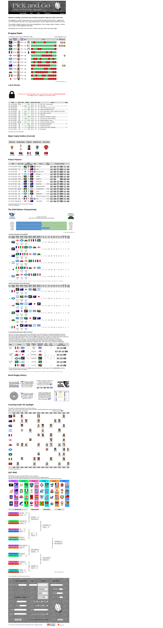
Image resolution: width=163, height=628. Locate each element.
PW (20, 122)
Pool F (64, 481)
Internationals (13, 13)
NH (25, 49)
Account (62, 13)
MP (19, 181)
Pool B (23, 481)
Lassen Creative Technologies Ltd (38, 619)
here (55, 28)
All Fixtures (16, 205)
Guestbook (47, 13)
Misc (31, 13)
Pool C (34, 481)
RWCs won (62, 39)
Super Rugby (23, 13)
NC (19, 113)
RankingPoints (15, 39)
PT (19, 169)
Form (43, 39)
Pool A (13, 481)
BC (19, 184)
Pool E (54, 481)
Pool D (44, 481)
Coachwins (22, 39)
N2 (19, 111)
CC (20, 201)
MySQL (36, 624)
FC (20, 104)
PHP (27, 624)
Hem (25, 39)
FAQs (38, 13)
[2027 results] (11, 487)
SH (25, 42)
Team (10, 39)
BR (20, 188)
